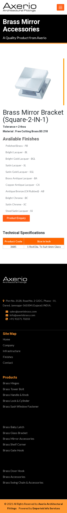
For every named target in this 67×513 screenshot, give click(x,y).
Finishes (8, 357)
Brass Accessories (14, 476)
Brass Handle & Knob (16, 394)
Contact (8, 362)
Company (8, 345)
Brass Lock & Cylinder (16, 400)
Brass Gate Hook (13, 450)
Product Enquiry (16, 218)
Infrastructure (11, 351)
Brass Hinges (11, 383)
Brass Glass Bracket (15, 433)
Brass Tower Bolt (13, 389)
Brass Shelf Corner (14, 444)
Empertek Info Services (46, 508)
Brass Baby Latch (13, 427)
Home (6, 339)
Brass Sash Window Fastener (21, 406)
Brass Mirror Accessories (18, 438)
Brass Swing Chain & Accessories (23, 482)
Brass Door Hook (13, 470)
